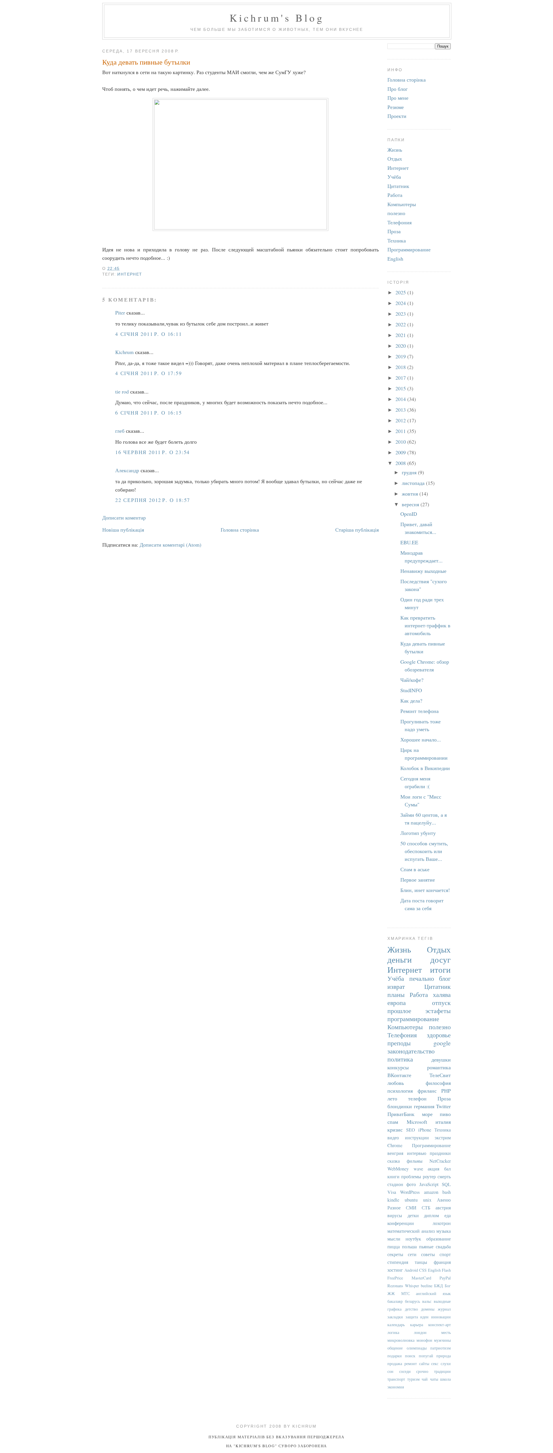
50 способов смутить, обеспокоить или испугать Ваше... (424, 851)
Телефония (399, 222)
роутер (429, 1176)
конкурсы (398, 1067)
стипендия (397, 1262)
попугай (426, 1355)
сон (390, 1371)
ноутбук (413, 1239)
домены (427, 1309)
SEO (410, 1130)
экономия (395, 1387)
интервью (416, 1153)
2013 (401, 409)
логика (393, 1332)
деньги (399, 959)
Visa (391, 1192)
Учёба (394, 176)
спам (392, 1121)
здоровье (439, 1035)
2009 (401, 452)
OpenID (408, 513)
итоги (440, 969)
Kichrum (124, 352)
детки (413, 1215)
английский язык (433, 1293)
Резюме (395, 106)
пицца (393, 1246)
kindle (393, 1200)
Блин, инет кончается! (425, 890)
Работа (394, 194)
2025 (401, 292)
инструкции (417, 1137)
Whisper (412, 1285)
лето (392, 1098)
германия (424, 1106)
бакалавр (395, 1301)
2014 (401, 399)
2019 (401, 356)
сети (412, 1254)
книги (393, 1176)
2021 (401, 335)
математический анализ (411, 1231)
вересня (411, 504)
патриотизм (440, 1348)
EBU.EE (409, 542)
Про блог (397, 88)
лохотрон (442, 1223)
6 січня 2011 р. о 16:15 (148, 412)
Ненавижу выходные (423, 570)
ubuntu (411, 1200)
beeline (426, 1285)
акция (433, 1169)
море (427, 1114)
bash (446, 1192)
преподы (399, 1043)
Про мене (397, 97)
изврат (396, 986)
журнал (444, 1309)
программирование (413, 1019)
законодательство (411, 1051)
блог (445, 978)
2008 (401, 463)
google (442, 1043)
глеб (119, 430)
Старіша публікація (357, 529)
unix (427, 1200)
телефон (417, 1098)
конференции (400, 1223)
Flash (446, 1270)
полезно (396, 213)
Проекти (396, 115)
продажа (394, 1363)
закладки (395, 1317)
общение (395, 1348)
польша (409, 1246)
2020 (401, 345)
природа (443, 1355)
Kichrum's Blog (277, 18)
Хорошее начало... (420, 739)
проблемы (411, 1176)
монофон (424, 1340)
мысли (393, 1239)
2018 (401, 367)
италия (443, 1121)
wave (418, 1169)
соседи (405, 1371)
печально (421, 978)
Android (411, 1270)
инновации (441, 1317)
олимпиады (417, 1348)
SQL (446, 1184)
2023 (401, 313)
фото (411, 1184)
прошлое (399, 1010)
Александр (127, 470)
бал (447, 1169)
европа (396, 1002)
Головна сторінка (240, 529)
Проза (394, 231)
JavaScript (429, 1184)
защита (412, 1317)
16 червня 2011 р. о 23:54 (152, 452)
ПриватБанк (400, 1114)
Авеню (444, 1200)
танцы (421, 1262)
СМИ (411, 1207)
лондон (420, 1332)
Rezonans (395, 1285)
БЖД (438, 1285)
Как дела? (411, 700)
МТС (405, 1293)
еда (447, 1215)
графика (394, 1309)
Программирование (409, 249)
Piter (120, 312)
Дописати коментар (124, 517)
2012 (401, 420)
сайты (424, 1363)
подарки (394, 1355)
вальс (426, 1301)
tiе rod (122, 391)
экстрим (443, 1137)
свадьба (443, 1246)
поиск (410, 1355)
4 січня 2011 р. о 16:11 (148, 333)
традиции (442, 1371)
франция (442, 1262)
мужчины (442, 1340)
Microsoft (417, 1121)
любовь (395, 1082)
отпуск (441, 1002)
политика (400, 1059)
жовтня (410, 493)
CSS (423, 1270)
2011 (401, 431)
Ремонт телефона (419, 710)
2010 (401, 441)
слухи (446, 1363)
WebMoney (398, 1169)
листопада (414, 482)
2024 (401, 303)
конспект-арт (439, 1324)
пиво (445, 1114)
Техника (396, 240)
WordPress (410, 1192)
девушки (441, 1059)
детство (411, 1309)
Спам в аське (414, 869)
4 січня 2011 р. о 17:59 (148, 373)
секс (434, 1363)
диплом (431, 1215)
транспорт (396, 1379)
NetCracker (440, 1161)
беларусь (412, 1301)
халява (442, 994)
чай (425, 1379)
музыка (443, 1231)
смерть (444, 1176)
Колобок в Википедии (425, 768)
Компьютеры (401, 204)
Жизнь (394, 149)
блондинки (399, 1106)
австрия (443, 1207)
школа (445, 1379)
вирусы (394, 1215)
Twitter (443, 1106)
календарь (396, 1324)
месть (446, 1332)
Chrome (394, 1145)
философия (438, 1082)
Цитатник (398, 185)
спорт (445, 1254)
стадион (395, 1184)
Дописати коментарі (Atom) (170, 544)
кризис (395, 1129)
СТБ (426, 1207)
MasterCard (421, 1278)
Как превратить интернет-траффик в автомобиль (425, 625)
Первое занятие (417, 879)
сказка (393, 1161)
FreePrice (395, 1278)
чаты (434, 1379)
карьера (416, 1324)
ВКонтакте (399, 1075)
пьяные (426, 1246)
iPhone (424, 1130)
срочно (422, 1371)
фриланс (427, 1090)
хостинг (395, 1270)
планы (396, 994)
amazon (431, 1192)
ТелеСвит (440, 1075)
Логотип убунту (418, 832)
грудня (410, 472)
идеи (424, 1317)
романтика (439, 1067)
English (395, 258)
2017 (401, 377)
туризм (413, 1379)
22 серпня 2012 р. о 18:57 (152, 499)
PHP (446, 1090)
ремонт (410, 1363)
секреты (395, 1254)
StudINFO (411, 690)
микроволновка (400, 1340)
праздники (440, 1153)
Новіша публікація (123, 529)
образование (438, 1239)
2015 (401, 388)
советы (428, 1254)
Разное (394, 1207)
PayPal (445, 1278)
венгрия (395, 1153)
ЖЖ (391, 1293)
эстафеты (438, 1010)
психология (400, 1090)
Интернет (129, 274)
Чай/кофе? (411, 679)
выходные (442, 1301)
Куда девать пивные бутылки (146, 62)
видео (393, 1137)
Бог (448, 1285)
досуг (440, 959)
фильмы (415, 1161)
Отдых (394, 158)
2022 (401, 324)
